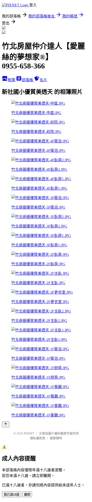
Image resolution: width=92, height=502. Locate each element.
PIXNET (29, 433)
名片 (43, 80)
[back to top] (5, 424)
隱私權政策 (37, 438)
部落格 (28, 80)
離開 (27, 494)
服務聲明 (56, 438)
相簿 (12, 80)
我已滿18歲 (11, 494)
